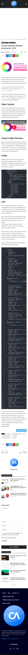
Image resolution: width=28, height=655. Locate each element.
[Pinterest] (14, 55)
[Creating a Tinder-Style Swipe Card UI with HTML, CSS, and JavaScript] (5, 495)
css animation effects (17, 433)
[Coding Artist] (2, 52)
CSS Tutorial (13, 437)
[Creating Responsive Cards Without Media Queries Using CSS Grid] (5, 488)
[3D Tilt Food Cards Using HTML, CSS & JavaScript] (5, 481)
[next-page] (5, 500)
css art (23, 433)
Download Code (21, 430)
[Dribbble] (10, 648)
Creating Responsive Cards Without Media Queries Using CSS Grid (18, 488)
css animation (8, 433)
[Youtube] (17, 648)
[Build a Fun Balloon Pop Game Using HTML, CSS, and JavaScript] (5, 565)
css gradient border (6, 437)
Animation (9, 39)
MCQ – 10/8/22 (23, 452)
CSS (5, 39)
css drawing (14, 435)
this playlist (4, 98)
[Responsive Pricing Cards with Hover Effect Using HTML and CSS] (5, 580)
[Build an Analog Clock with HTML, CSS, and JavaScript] (5, 572)
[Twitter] (10, 55)
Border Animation (12, 42)
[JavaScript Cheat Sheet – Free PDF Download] (5, 557)
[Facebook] (7, 55)
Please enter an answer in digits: (9, 537)
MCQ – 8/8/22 (4, 452)
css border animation (6, 435)
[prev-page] (2, 500)
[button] (26, 4)
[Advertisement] (14, 22)
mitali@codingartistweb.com (13, 638)
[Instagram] (14, 648)
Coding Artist (7, 52)
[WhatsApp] (17, 55)
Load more (13, 585)
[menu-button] (2, 4)
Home (2, 39)
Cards (3, 490)
